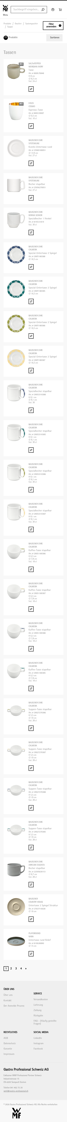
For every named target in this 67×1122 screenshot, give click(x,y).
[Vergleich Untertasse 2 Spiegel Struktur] (31, 919)
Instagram (39, 1043)
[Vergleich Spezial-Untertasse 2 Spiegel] (31, 267)
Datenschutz (10, 1043)
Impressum (9, 1054)
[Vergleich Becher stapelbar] (31, 198)
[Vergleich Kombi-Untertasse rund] (31, 163)
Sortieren (54, 38)
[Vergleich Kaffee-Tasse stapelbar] (31, 569)
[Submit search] (43, 9)
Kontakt (7, 1000)
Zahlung (37, 1010)
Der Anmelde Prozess (14, 1006)
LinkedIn (38, 1038)
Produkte (7, 24)
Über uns (8, 995)
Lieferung (38, 1005)
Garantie (8, 1049)
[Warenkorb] (60, 9)
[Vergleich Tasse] (31, 89)
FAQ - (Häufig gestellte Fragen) (45, 1022)
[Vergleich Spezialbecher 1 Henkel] (31, 232)
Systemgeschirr (31, 24)
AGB (6, 1038)
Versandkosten (41, 999)
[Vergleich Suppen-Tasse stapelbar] (31, 728)
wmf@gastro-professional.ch (16, 1091)
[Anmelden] (53, 9)
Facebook (38, 1049)
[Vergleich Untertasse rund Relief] (31, 953)
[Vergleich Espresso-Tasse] (31, 126)
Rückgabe (38, 1016)
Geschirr (18, 24)
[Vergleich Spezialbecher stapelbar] (31, 410)
